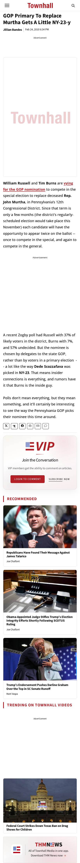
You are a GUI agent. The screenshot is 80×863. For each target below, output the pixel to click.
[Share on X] (6, 426)
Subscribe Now (59, 479)
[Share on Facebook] (22, 426)
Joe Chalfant (13, 561)
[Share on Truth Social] (14, 426)
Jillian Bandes (12, 30)
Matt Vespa (12, 694)
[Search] (73, 5)
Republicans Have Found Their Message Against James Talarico (38, 554)
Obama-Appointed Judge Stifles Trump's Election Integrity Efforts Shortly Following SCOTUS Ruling (39, 620)
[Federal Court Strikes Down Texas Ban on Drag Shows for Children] (40, 800)
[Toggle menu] (7, 5)
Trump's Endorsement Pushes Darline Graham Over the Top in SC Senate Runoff (37, 687)
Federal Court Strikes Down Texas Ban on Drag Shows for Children (37, 828)
